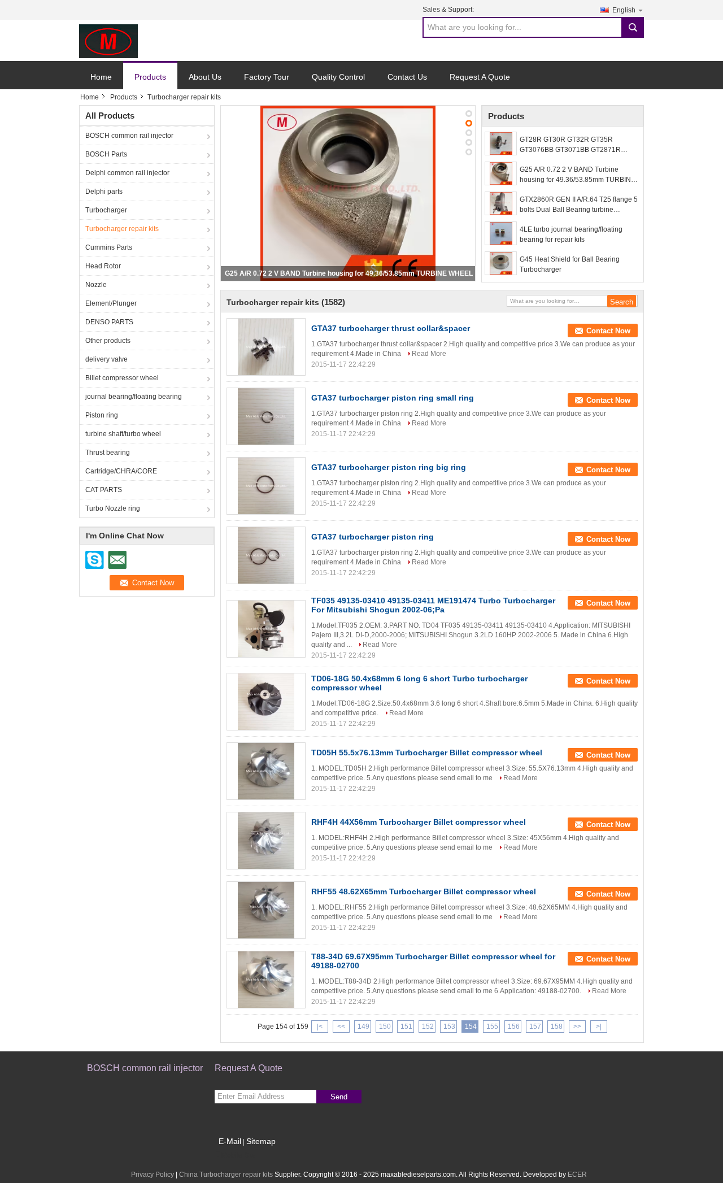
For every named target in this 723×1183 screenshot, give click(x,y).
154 (471, 1026)
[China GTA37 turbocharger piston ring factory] (266, 555)
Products (150, 76)
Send (338, 1097)
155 (492, 1026)
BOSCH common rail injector (129, 136)
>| (599, 1026)
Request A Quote (480, 76)
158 (557, 1026)
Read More (429, 354)
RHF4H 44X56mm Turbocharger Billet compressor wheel (418, 822)
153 (449, 1026)
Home (101, 76)
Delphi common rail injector (127, 173)
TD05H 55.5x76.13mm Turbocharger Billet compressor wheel (426, 752)
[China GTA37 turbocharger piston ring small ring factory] (266, 416)
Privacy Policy (152, 1174)
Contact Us (407, 76)
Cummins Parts (108, 247)
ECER (577, 1174)
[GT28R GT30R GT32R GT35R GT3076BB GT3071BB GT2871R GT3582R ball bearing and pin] (501, 143)
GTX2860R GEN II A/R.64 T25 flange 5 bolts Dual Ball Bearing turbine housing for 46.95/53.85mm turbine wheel (579, 205)
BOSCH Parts (106, 154)
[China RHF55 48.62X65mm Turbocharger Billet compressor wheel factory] (266, 910)
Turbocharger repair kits (122, 229)
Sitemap (261, 1141)
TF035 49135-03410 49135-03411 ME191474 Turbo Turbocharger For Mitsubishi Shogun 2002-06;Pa (433, 605)
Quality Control (338, 76)
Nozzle (96, 285)
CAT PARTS (103, 490)
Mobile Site (238, 1155)
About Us (205, 76)
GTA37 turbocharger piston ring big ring (388, 467)
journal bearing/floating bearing (133, 397)
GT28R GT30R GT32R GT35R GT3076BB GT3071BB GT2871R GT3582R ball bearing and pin (570, 145)
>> (577, 1026)
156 (514, 1026)
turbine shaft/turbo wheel (123, 434)
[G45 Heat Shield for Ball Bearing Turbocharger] (501, 263)
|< (320, 1026)
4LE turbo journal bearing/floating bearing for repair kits (571, 234)
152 (428, 1026)
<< (341, 1026)
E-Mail (230, 1141)
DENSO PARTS (109, 322)
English (623, 10)
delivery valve (106, 359)
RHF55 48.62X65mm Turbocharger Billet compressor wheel (423, 891)
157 (535, 1026)
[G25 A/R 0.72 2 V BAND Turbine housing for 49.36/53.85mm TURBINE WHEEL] (348, 193)
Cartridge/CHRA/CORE (121, 471)
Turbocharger (106, 210)
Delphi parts (104, 191)
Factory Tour (266, 76)
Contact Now (608, 331)
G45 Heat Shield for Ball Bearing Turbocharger (570, 264)
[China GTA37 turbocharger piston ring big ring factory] (266, 486)
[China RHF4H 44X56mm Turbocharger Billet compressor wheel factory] (266, 840)
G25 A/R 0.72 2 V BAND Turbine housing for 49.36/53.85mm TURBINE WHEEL (349, 273)
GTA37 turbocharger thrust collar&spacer (390, 328)
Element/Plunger (111, 303)
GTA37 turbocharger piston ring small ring (392, 397)
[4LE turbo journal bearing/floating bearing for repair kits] (501, 233)
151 (406, 1026)
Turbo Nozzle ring (112, 508)
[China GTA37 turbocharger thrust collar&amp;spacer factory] (266, 347)
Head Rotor (103, 266)
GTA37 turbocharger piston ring (372, 536)
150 (385, 1026)
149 (363, 1026)
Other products (107, 341)
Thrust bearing (107, 452)
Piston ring (101, 415)
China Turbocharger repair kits (226, 1174)
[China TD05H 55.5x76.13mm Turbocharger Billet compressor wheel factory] (266, 771)
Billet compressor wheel (122, 378)
